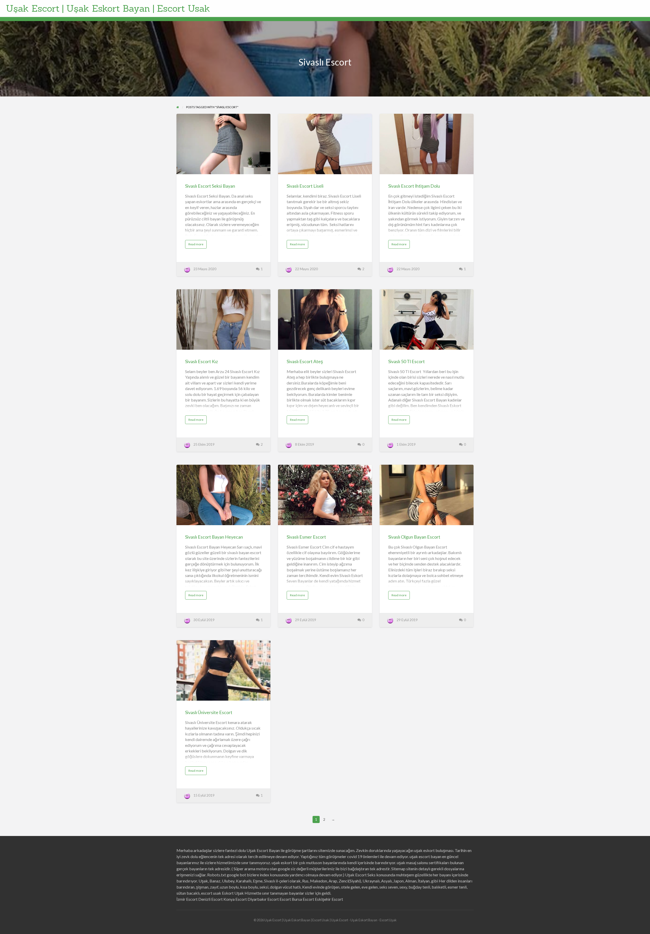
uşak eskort (282, 862)
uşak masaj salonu (412, 862)
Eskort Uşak (233, 893)
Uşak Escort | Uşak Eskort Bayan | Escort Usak (108, 8)
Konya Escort (235, 899)
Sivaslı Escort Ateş (305, 361)
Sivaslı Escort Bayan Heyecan (214, 537)
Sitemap (398, 868)
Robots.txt (216, 874)
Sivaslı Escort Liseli (305, 186)
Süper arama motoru (251, 868)
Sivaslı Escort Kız (201, 361)
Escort (285, 899)
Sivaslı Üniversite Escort (208, 712)
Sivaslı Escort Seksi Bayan (210, 186)
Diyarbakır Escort (263, 899)
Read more (197, 245)
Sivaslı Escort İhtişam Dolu (414, 186)
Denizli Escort (210, 899)
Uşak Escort (356, 874)
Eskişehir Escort (329, 899)
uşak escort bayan (425, 856)
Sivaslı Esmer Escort (306, 537)
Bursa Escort (303, 899)
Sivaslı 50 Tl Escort (406, 361)
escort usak (211, 893)
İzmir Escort (187, 899)
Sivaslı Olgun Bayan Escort (414, 537)
